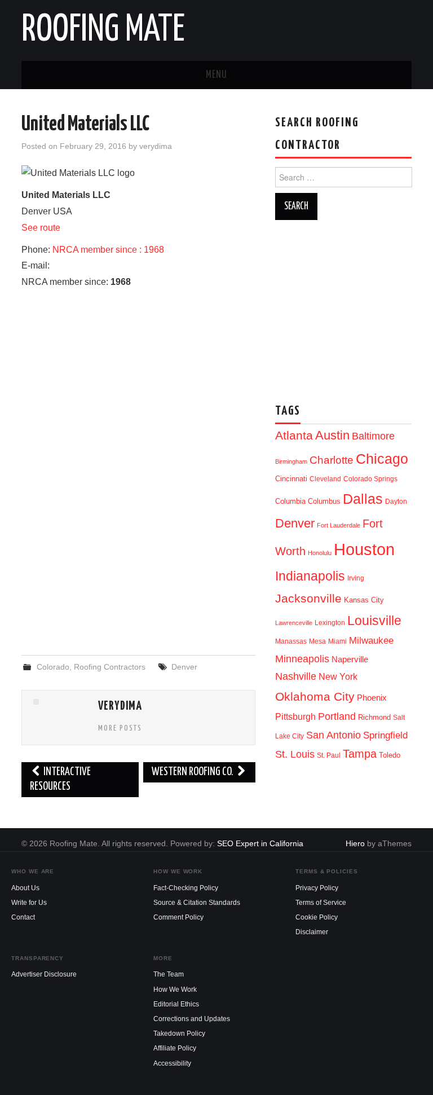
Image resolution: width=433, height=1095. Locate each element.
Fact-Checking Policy (185, 888)
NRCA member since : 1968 (108, 249)
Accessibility (172, 1063)
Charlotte (332, 460)
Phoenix (372, 697)
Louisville (374, 620)
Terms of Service (320, 903)
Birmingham (291, 461)
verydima (155, 146)
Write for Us (29, 903)
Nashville (295, 676)
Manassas (291, 641)
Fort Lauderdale (338, 525)
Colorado (53, 666)
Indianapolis (310, 576)
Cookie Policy (316, 917)
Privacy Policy (316, 888)
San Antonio (333, 735)
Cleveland (325, 479)
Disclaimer (311, 932)
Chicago (382, 459)
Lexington (330, 623)
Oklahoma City (315, 696)
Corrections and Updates (191, 1019)
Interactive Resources (60, 779)
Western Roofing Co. (193, 772)
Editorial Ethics (176, 1004)
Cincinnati (291, 478)
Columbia (290, 501)
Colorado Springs (370, 479)
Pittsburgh (295, 717)
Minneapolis (302, 659)
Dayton (396, 501)
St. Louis (295, 754)
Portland (337, 716)
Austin (332, 435)
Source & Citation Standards (196, 903)
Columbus (324, 501)
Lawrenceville (293, 622)
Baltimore (373, 436)
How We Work (175, 989)
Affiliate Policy (174, 1048)
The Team (168, 974)
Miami (337, 641)
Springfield (385, 735)
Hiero (355, 843)
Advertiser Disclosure (44, 974)
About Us (25, 888)
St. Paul (329, 755)
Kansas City (364, 600)
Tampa (360, 753)
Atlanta (294, 435)
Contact (23, 917)
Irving (355, 578)
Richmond (374, 717)
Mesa (317, 641)
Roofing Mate (103, 30)
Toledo (389, 755)
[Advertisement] (138, 555)
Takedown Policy (179, 1033)
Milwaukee (371, 640)
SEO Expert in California (260, 843)
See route (40, 227)
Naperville (350, 659)
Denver (184, 666)
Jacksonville (308, 598)
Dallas (363, 499)
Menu (216, 75)
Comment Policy (178, 917)
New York (338, 676)
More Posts (120, 728)
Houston (364, 549)
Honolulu (320, 552)
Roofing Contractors (109, 666)
